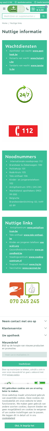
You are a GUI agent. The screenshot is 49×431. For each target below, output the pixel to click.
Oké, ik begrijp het (24, 425)
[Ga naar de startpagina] (16, 9)
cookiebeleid (8, 418)
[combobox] (21, 16)
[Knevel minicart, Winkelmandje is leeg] (33, 9)
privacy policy (13, 374)
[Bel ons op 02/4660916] (27, 9)
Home (4, 23)
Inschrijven (24, 363)
